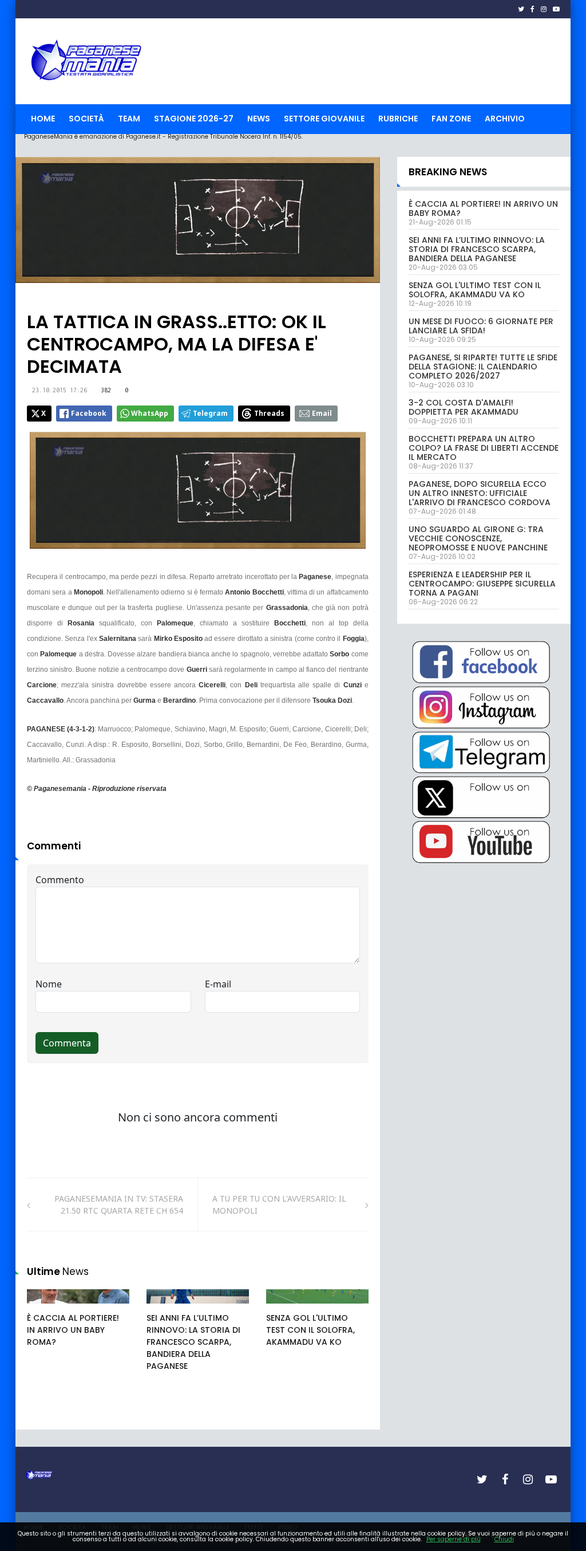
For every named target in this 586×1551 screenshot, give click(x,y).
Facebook (88, 413)
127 (285, 1307)
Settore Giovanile (324, 118)
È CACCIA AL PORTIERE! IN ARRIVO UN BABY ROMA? (73, 1330)
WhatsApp (149, 413)
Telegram (210, 413)
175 (46, 1307)
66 (164, 1307)
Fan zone (451, 118)
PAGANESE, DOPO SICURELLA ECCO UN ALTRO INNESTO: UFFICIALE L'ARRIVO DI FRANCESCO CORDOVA (480, 493)
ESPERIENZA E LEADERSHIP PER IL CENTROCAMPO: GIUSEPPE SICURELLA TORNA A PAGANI (482, 584)
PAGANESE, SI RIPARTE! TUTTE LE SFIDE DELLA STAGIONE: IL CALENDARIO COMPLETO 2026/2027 (483, 366)
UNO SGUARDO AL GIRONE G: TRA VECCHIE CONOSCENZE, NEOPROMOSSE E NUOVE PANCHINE (478, 538)
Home (43, 118)
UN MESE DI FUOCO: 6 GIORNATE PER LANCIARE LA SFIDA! (481, 326)
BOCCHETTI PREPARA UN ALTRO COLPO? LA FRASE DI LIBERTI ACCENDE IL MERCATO (484, 448)
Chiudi (504, 1539)
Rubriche (398, 118)
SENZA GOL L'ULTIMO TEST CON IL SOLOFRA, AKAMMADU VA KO (310, 1330)
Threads (269, 413)
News (258, 118)
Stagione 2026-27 (193, 118)
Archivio (505, 118)
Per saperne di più (453, 1539)
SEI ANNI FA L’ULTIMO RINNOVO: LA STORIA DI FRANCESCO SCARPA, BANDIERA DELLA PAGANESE (193, 1342)
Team (129, 118)
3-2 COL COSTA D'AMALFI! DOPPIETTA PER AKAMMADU (463, 407)
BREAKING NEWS (448, 172)
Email (322, 413)
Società (86, 118)
